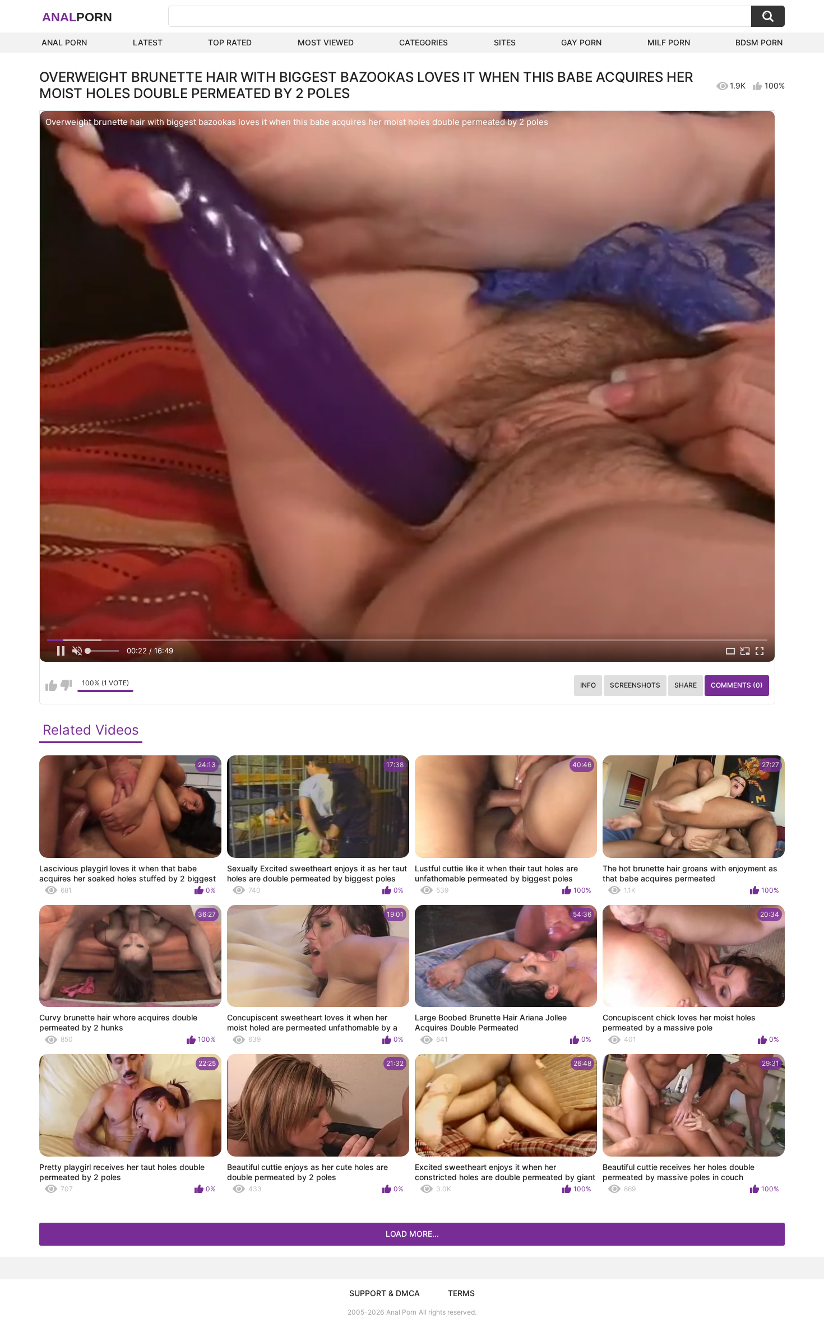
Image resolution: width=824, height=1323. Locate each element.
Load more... (412, 1233)
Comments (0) (737, 685)
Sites (505, 42)
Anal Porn (64, 42)
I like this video (51, 685)
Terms (461, 1293)
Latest (148, 42)
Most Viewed (326, 42)
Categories (423, 42)
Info (588, 685)
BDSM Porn (759, 42)
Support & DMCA (384, 1293)
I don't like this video (66, 685)
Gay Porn (581, 42)
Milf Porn (668, 42)
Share (685, 685)
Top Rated (230, 42)
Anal (77, 17)
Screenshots (635, 685)
